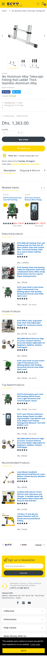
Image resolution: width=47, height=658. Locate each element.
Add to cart (25, 148)
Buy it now (23, 139)
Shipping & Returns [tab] (30, 170)
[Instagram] (23, 603)
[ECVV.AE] (14, 4)
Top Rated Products (13, 384)
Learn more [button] (35, 644)
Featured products (12, 233)
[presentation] (41, 188)
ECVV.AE (4, 73)
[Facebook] (17, 603)
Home (4, 11)
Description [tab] (10, 170)
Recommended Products (16, 462)
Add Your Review (8, 87)
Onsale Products (11, 311)
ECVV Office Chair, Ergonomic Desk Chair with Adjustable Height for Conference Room (29, 323)
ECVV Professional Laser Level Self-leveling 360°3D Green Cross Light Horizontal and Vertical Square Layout (12, 199)
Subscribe (23, 573)
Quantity (5, 129)
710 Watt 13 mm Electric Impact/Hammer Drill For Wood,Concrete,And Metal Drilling (28, 517)
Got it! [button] (23, 651)
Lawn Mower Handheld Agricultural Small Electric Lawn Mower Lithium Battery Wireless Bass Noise (31, 475)
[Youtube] (29, 603)
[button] (8, 223)
